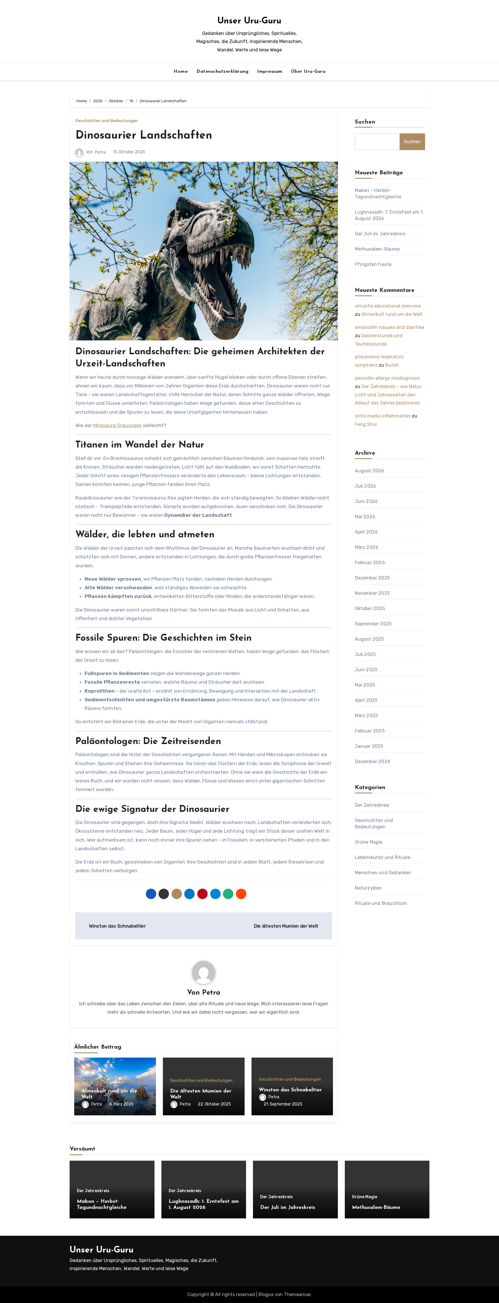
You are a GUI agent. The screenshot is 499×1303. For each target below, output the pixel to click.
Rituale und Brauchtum (381, 903)
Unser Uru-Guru (249, 21)
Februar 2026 (370, 562)
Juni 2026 (366, 501)
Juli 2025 (365, 654)
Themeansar (297, 1294)
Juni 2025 (366, 669)
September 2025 (373, 624)
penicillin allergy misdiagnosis (387, 378)
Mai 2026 (365, 516)
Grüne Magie (369, 842)
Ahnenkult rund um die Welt (392, 314)
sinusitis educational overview (388, 306)
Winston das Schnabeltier (290, 1090)
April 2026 (366, 532)
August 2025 (369, 639)
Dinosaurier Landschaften (143, 135)
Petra (100, 152)
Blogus (265, 1294)
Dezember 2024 (372, 761)
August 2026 (369, 471)
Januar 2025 (369, 746)
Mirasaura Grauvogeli (118, 425)
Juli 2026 (365, 486)
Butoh (392, 365)
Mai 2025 (365, 685)
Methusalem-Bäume (377, 249)
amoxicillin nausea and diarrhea (389, 327)
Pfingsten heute (373, 264)
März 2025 (366, 715)
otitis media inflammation (383, 416)
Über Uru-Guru (308, 71)
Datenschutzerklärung (222, 71)
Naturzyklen (368, 888)
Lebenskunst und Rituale (383, 857)
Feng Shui (366, 424)
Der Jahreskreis (372, 805)
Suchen (365, 122)
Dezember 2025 (372, 578)
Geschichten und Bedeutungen (106, 121)
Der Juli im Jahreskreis (380, 233)
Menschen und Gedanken (383, 872)
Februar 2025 (370, 731)
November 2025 (372, 593)
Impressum (269, 71)
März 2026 (367, 547)
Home (181, 71)
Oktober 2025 (370, 608)
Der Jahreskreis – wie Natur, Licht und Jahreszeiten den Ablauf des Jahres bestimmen (388, 395)
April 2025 (366, 700)
